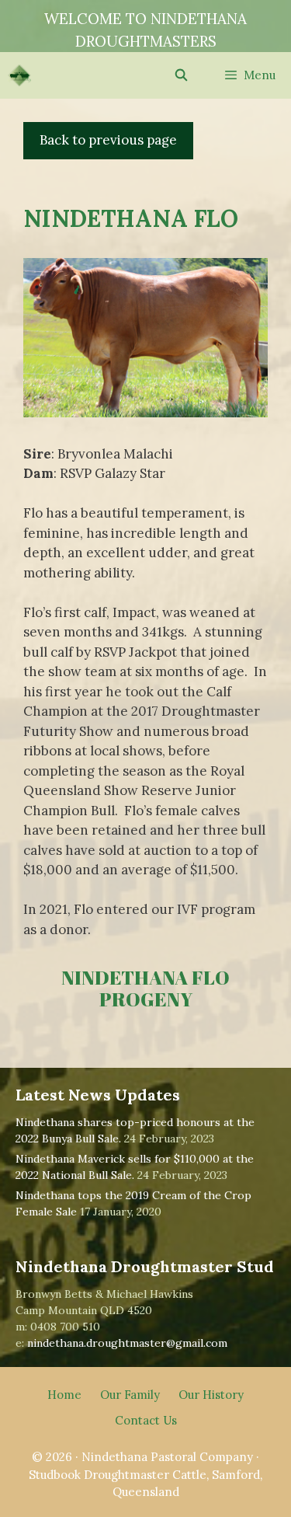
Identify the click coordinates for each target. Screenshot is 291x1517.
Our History (211, 1394)
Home (64, 1394)
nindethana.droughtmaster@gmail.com (127, 1343)
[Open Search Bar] (180, 75)
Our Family (130, 1394)
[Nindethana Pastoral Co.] (19, 75)
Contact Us (146, 1420)
